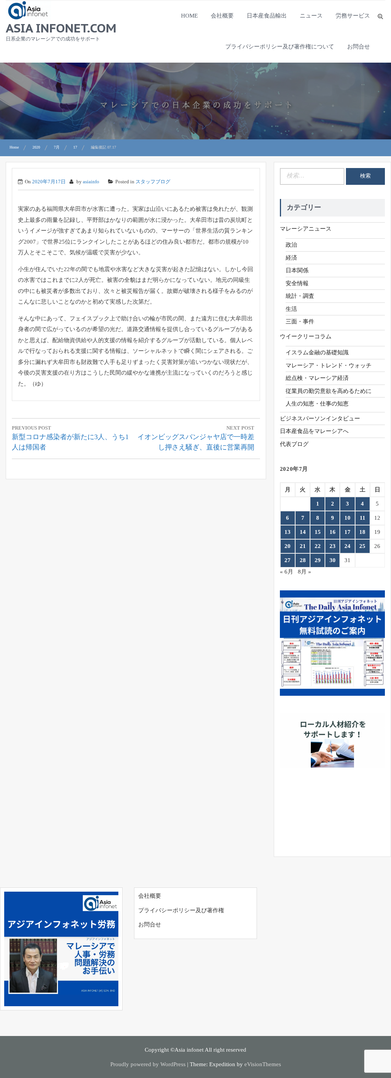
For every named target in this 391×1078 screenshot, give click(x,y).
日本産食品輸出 (267, 16)
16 (333, 532)
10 (347, 518)
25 (362, 546)
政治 (291, 245)
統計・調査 (300, 296)
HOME (189, 16)
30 (333, 560)
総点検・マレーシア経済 (317, 378)
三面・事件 (300, 321)
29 (318, 560)
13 (287, 532)
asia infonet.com (61, 28)
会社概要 (222, 16)
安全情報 (297, 283)
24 (347, 546)
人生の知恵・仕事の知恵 (317, 404)
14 (303, 532)
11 (362, 518)
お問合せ (358, 47)
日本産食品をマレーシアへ (314, 431)
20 (287, 546)
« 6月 (286, 572)
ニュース (311, 16)
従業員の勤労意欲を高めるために (329, 391)
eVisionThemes (262, 1064)
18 (362, 532)
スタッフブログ (153, 181)
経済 (291, 258)
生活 (291, 309)
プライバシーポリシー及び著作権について (279, 47)
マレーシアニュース (305, 229)
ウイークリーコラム (305, 336)
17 (347, 532)
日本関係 (297, 270)
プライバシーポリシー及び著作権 (181, 910)
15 (318, 532)
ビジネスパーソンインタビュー (320, 418)
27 (287, 560)
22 (318, 546)
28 (303, 560)
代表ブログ (294, 444)
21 (303, 546)
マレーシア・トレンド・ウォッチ (329, 365)
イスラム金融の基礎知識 (317, 352)
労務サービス (353, 16)
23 (333, 546)
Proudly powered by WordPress (148, 1064)
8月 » (304, 572)
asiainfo (91, 181)
